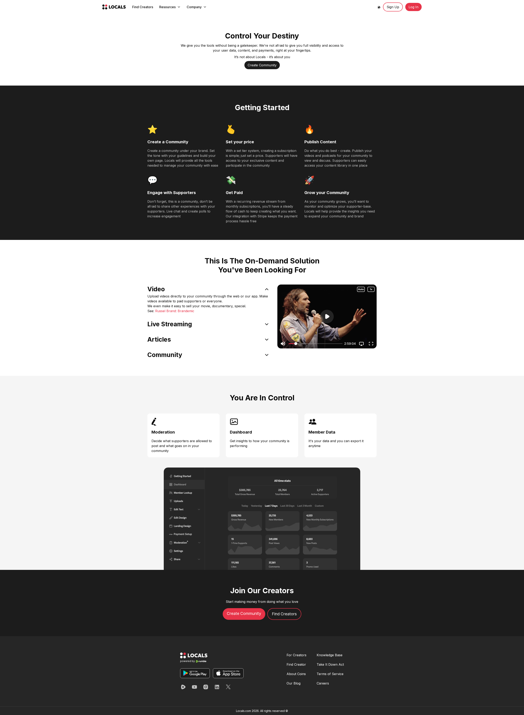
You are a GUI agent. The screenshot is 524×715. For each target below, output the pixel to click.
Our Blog (293, 683)
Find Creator (296, 664)
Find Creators (142, 7)
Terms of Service (330, 674)
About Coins (296, 674)
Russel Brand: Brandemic (174, 311)
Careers (323, 683)
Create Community (262, 65)
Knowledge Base (329, 655)
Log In (413, 7)
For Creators (296, 655)
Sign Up (393, 7)
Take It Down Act (330, 664)
